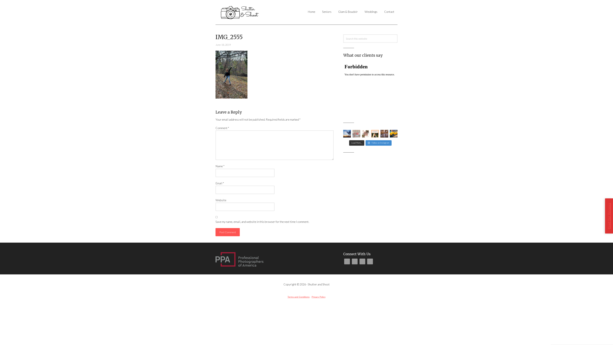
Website (221, 200)
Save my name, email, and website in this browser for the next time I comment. (262, 221)
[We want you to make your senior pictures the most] (366, 134)
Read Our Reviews (609, 216)
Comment (222, 128)
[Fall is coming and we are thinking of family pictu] (356, 134)
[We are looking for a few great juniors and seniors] (375, 134)
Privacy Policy (318, 297)
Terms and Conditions (299, 297)
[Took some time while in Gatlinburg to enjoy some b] (393, 134)
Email (220, 183)
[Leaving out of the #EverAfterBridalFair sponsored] (347, 134)
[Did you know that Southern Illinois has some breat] (384, 134)
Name (220, 166)
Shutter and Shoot (247, 12)
